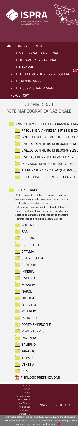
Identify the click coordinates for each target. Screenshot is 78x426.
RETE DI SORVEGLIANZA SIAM (32, 88)
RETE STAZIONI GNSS (25, 81)
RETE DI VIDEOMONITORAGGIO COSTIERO (40, 74)
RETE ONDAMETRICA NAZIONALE (34, 60)
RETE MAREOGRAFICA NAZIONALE (35, 52)
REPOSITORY (19, 95)
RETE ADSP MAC (22, 67)
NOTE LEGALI (64, 405)
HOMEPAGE (22, 45)
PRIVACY (41, 405)
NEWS (40, 45)
